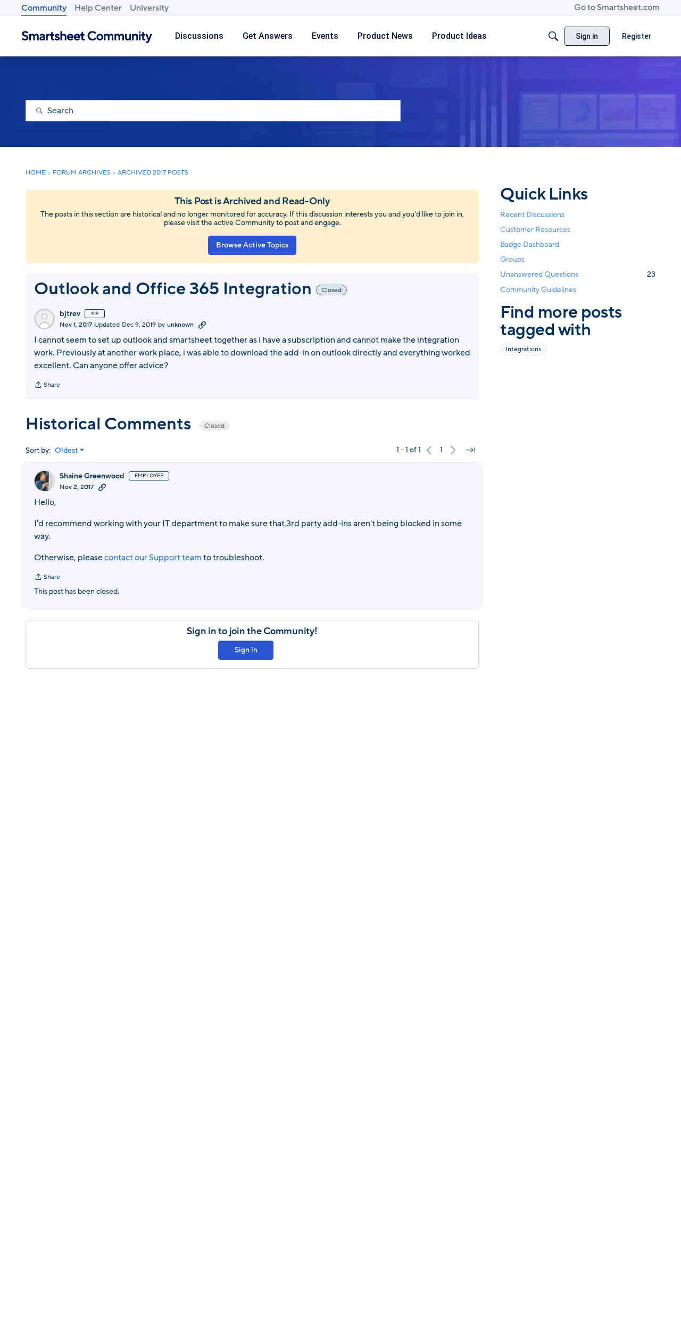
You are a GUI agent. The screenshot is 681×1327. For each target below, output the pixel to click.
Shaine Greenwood (92, 476)
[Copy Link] (202, 324)
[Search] (553, 36)
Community (44, 8)
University (149, 8)
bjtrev (70, 314)
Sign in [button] (246, 650)
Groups (512, 259)
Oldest (66, 450)
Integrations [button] (523, 349)
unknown (180, 324)
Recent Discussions (532, 215)
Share (47, 385)
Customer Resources (535, 230)
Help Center (98, 8)
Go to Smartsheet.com (617, 7)
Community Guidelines (538, 290)
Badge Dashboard (529, 244)
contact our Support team (153, 557)
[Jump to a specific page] (470, 450)
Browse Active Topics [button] (252, 245)
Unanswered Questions (577, 274)
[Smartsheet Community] (87, 36)
